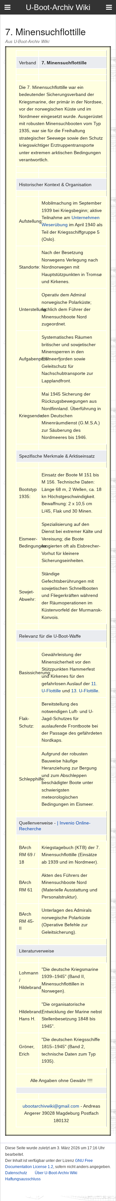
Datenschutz (16, 1173)
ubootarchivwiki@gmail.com (51, 1106)
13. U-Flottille (84, 690)
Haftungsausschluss (23, 1179)
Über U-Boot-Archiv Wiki (56, 1173)
